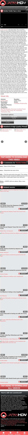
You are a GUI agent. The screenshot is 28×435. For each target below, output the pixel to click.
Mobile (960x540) (8, 121)
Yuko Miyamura (13, 339)
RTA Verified (4, 423)
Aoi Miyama (3, 295)
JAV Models (17, 434)
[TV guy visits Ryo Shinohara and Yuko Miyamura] (14, 326)
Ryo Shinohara (4, 339)
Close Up (13, 109)
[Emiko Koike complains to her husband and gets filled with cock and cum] (14, 348)
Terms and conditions (14, 420)
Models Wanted (12, 423)
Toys (9, 111)
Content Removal (22, 422)
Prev (2, 141)
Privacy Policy (4, 420)
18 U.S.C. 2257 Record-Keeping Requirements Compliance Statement (13, 421)
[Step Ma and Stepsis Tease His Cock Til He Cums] (14, 218)
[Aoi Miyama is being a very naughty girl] (14, 283)
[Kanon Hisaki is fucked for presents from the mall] (14, 262)
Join (24, 434)
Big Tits (3, 109)
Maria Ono (3, 231)
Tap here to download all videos (14, 386)
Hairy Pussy (9, 110)
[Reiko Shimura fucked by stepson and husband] (14, 240)
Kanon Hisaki (4, 274)
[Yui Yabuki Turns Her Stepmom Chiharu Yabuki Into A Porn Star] (14, 197)
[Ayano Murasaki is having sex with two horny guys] (14, 305)
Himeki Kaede (4, 382)
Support (8, 430)
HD (14, 110)
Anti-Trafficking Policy (12, 422)
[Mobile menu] (25, 2)
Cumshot (18, 109)
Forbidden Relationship (20, 103)
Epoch (12, 425)
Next (26, 141)
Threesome (4, 111)
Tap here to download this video (14, 158)
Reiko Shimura (4, 252)
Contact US (13, 430)
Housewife (19, 110)
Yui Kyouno (10, 231)
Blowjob (8, 109)
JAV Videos (10, 434)
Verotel (8, 425)
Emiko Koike (3, 29)
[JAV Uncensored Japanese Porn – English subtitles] (14, 3)
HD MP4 (14, 117)
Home (3, 434)
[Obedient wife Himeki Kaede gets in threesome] (14, 370)
